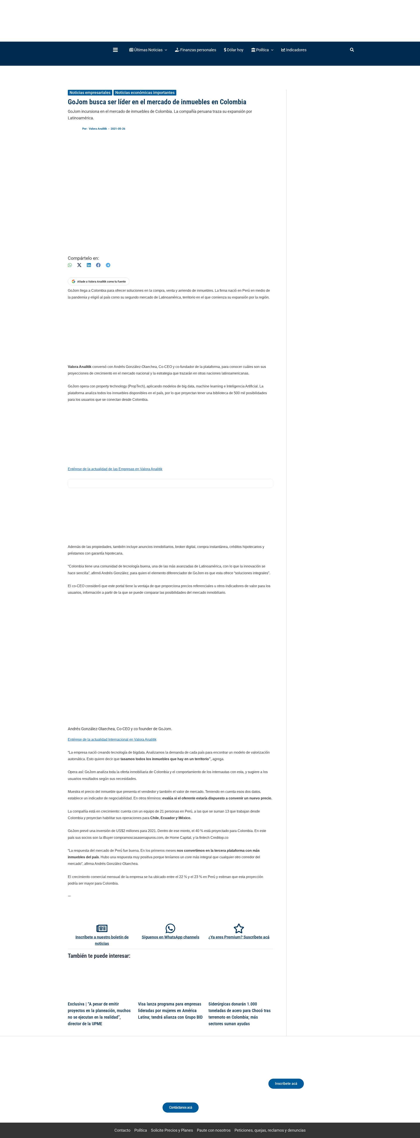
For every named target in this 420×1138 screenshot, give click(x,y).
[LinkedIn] (89, 265)
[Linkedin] (92, 1087)
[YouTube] (116, 1087)
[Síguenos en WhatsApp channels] (170, 928)
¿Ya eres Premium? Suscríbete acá (239, 937)
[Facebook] (98, 265)
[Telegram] (108, 265)
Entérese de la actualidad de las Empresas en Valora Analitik (115, 469)
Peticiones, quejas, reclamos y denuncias (270, 1130)
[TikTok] (108, 1087)
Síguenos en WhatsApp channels (170, 937)
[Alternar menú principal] (115, 50)
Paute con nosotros (214, 1130)
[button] (148, 50)
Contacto (122, 1130)
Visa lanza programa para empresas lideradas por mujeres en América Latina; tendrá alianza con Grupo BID (170, 1010)
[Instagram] (100, 1087)
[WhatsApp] (70, 265)
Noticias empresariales (90, 92)
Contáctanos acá (180, 1107)
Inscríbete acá (286, 1083)
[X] (79, 265)
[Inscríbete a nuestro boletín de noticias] (101, 928)
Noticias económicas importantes (145, 92)
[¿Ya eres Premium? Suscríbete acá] (238, 928)
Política (140, 1130)
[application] (165, 50)
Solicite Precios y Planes (172, 1130)
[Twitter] (84, 1087)
